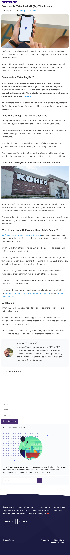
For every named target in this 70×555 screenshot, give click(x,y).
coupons (27, 96)
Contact (23, 521)
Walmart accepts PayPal (39, 293)
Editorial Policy (59, 540)
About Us (9, 521)
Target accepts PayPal (15, 293)
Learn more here (45, 472)
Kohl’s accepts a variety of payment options (21, 235)
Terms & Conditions (57, 543)
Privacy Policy (46, 540)
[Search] (39, 480)
